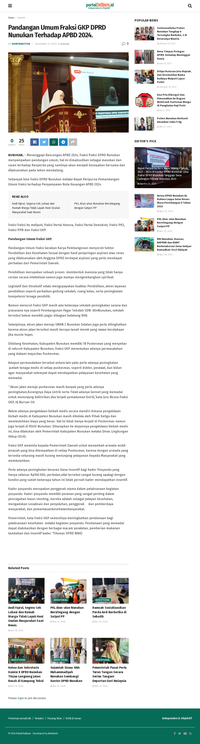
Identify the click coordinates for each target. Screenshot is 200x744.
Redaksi (39, 718)
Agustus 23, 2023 (147, 183)
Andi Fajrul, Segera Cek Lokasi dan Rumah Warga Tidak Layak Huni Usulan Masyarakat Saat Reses (36, 208)
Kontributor (21, 43)
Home (11, 17)
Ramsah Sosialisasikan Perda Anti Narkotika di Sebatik (109, 612)
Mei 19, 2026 (58, 621)
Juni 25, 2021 (165, 63)
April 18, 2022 (166, 254)
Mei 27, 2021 (165, 126)
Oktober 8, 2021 (167, 43)
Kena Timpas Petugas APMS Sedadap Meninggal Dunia (173, 55)
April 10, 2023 (166, 211)
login (21, 698)
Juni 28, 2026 (16, 630)
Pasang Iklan (54, 718)
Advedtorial (61, 600)
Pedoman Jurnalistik (19, 718)
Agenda (15, 600)
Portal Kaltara (23, 733)
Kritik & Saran (73, 718)
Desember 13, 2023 (46, 43)
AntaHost (53, 733)
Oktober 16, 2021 (167, 87)
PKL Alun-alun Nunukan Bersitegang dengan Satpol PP (67, 612)
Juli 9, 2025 (164, 110)
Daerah (21, 17)
